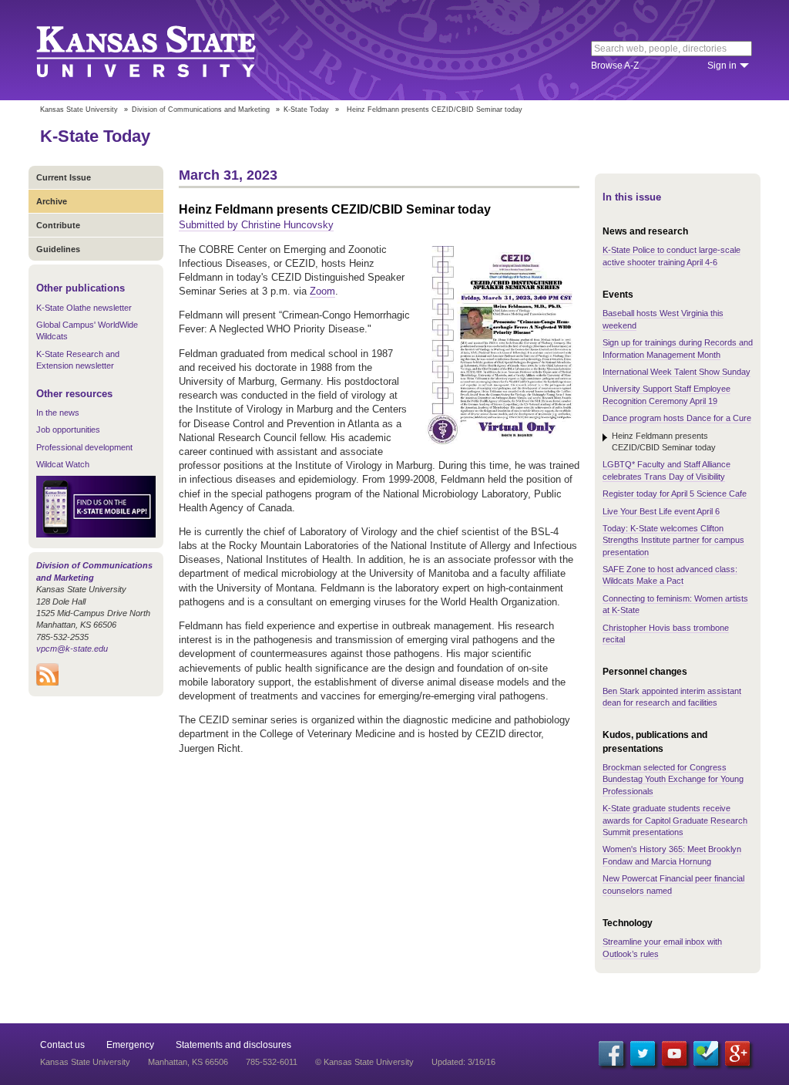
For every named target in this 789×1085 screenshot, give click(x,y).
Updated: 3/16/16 (463, 1061)
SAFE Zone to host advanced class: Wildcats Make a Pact (670, 574)
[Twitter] (642, 1053)
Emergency (130, 1045)
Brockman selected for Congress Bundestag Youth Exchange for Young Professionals (673, 779)
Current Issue (63, 177)
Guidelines (58, 249)
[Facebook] (611, 1053)
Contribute (58, 225)
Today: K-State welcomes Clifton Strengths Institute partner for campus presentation (673, 540)
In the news (57, 412)
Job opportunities (68, 429)
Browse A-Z (615, 65)
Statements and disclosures (233, 1045)
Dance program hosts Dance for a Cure (677, 418)
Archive (51, 201)
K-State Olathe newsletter (84, 307)
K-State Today (306, 109)
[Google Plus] (737, 1053)
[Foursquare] (705, 1053)
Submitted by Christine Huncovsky (256, 225)
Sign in (722, 65)
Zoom (322, 291)
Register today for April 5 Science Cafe (675, 493)
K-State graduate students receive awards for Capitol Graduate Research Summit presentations (675, 820)
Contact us (62, 1045)
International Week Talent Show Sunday (676, 371)
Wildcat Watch (62, 464)
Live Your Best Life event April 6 (661, 511)
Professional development (84, 447)
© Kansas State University (364, 1061)
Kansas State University (165, 50)
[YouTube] (674, 1053)
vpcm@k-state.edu (72, 648)
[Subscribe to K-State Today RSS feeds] (47, 682)
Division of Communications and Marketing (201, 109)
